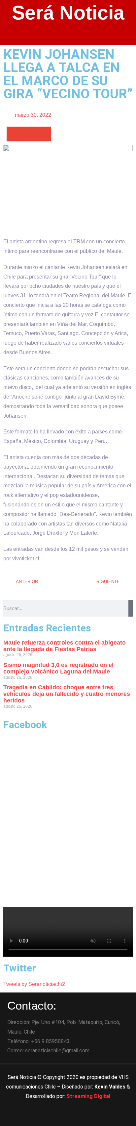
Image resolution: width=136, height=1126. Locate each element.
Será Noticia (68, 13)
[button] (68, 35)
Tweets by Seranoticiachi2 (34, 984)
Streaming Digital (88, 1096)
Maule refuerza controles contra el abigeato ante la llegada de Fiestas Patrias (64, 645)
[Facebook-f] (50, 1118)
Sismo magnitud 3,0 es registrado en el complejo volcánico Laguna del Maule (58, 668)
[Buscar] (130, 608)
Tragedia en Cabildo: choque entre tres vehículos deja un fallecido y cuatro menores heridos (66, 694)
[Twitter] (68, 1118)
